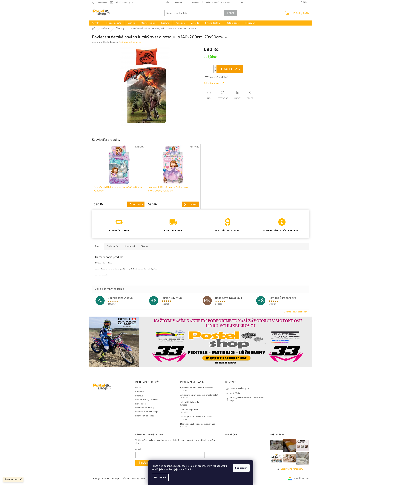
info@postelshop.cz (239, 388)
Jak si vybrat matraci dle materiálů (196, 416)
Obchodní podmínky (144, 407)
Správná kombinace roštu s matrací (196, 387)
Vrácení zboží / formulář (218, 2)
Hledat (230, 13)
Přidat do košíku (232, 69)
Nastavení (160, 477)
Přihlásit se (144, 462)
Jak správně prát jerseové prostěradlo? (199, 395)
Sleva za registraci (189, 409)
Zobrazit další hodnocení (296, 311)
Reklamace (140, 403)
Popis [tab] (98, 246)
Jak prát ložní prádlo (189, 402)
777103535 (235, 393)
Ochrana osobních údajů (146, 411)
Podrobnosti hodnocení (130, 42)
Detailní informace (212, 83)
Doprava (195, 2)
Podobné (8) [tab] (112, 246)
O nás (166, 2)
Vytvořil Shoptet (301, 478)
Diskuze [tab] (144, 246)
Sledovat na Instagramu (292, 469)
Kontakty (180, 2)
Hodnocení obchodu (144, 415)
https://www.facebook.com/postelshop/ (247, 399)
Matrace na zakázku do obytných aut (197, 424)
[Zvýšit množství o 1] (214, 67)
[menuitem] (96, 23)
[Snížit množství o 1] (214, 71)
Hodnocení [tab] (130, 246)
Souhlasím (241, 468)
